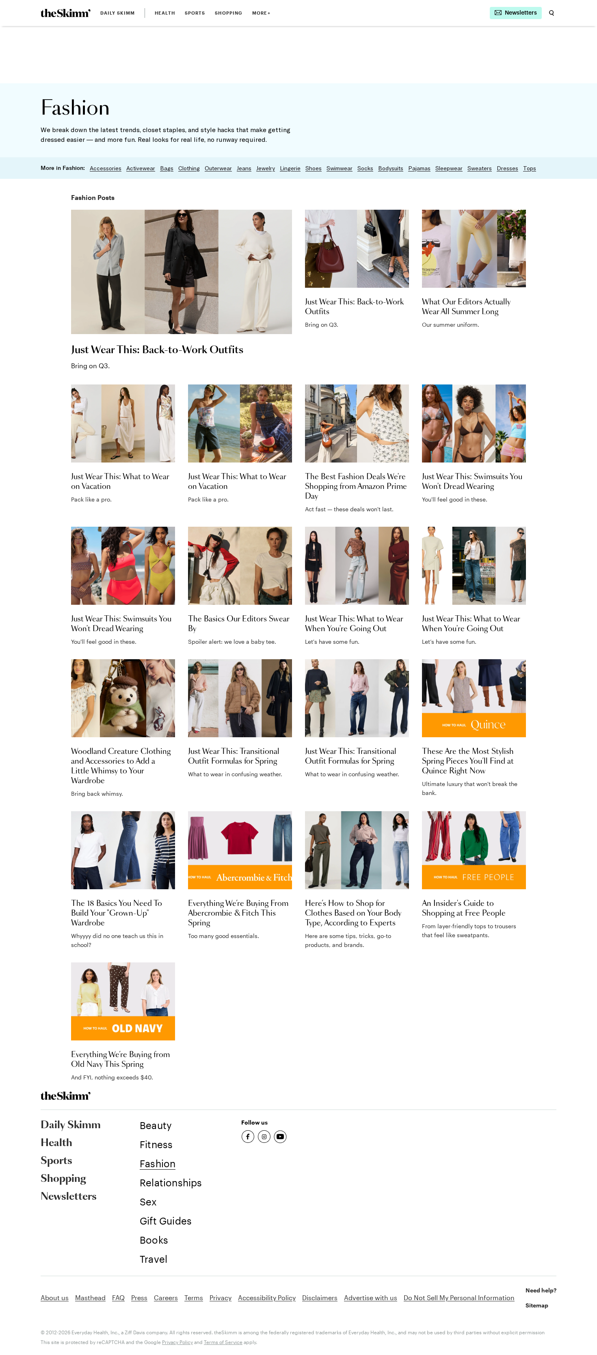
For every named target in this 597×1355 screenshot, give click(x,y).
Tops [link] (529, 168)
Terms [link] (193, 1297)
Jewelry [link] (265, 168)
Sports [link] (195, 12)
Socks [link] (365, 168)
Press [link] (139, 1297)
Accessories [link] (105, 168)
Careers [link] (166, 1297)
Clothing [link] (189, 168)
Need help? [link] (541, 1290)
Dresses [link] (507, 168)
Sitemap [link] (537, 1305)
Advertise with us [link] (370, 1297)
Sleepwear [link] (449, 168)
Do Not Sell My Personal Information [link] (459, 1297)
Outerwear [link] (218, 168)
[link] (66, 13)
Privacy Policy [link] (177, 1342)
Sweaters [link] (479, 168)
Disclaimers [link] (319, 1297)
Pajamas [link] (419, 168)
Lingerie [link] (290, 168)
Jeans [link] (244, 168)
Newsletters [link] (69, 1197)
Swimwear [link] (340, 168)
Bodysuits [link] (390, 168)
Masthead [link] (90, 1297)
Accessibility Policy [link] (267, 1297)
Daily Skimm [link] (117, 12)
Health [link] (165, 12)
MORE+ (261, 12)
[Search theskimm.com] (551, 13)
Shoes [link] (313, 168)
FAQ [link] (118, 1297)
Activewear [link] (140, 168)
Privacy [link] (220, 1297)
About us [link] (55, 1297)
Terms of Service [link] (223, 1342)
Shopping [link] (228, 12)
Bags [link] (166, 168)
